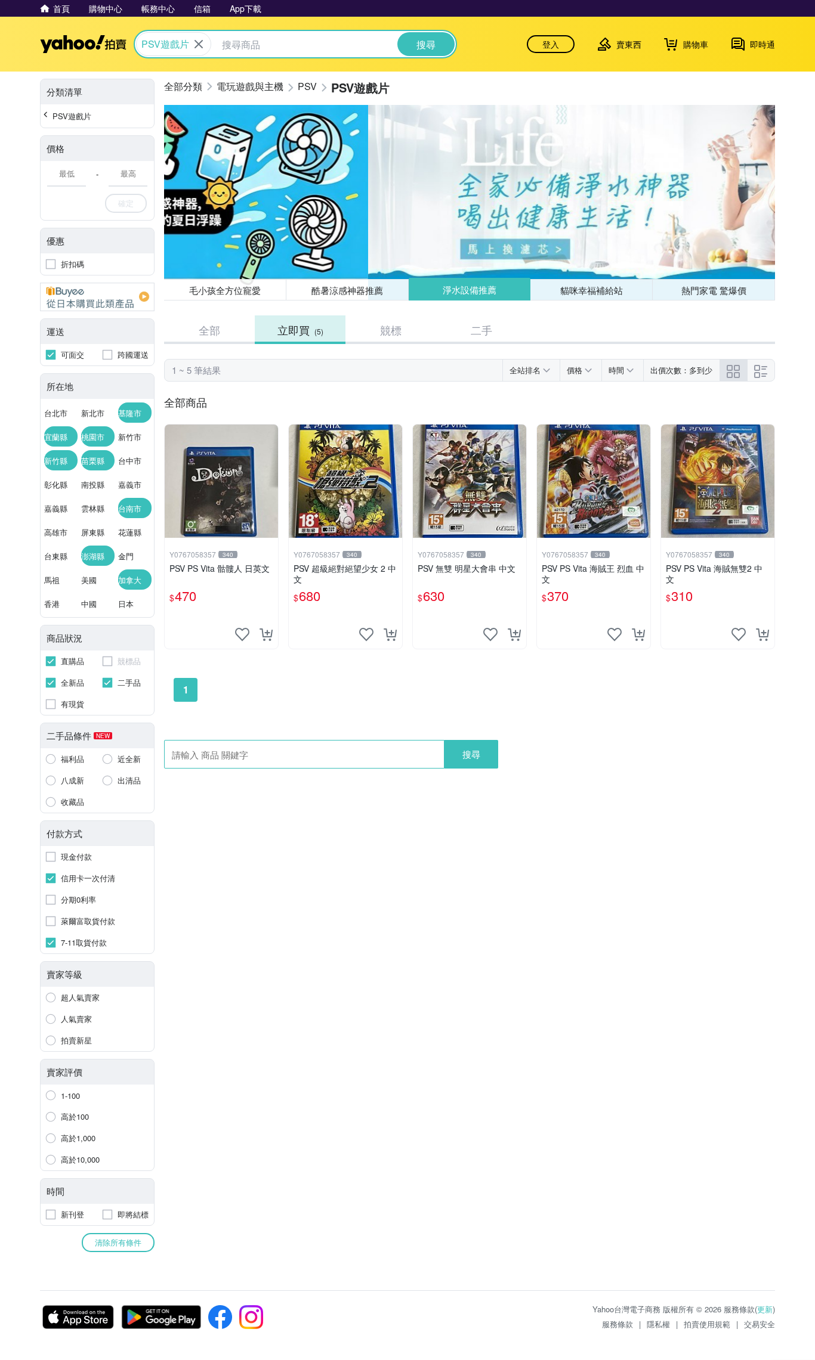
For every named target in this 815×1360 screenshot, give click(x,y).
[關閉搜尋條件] (199, 44)
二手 (481, 329)
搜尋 (471, 754)
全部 (209, 329)
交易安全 (759, 1324)
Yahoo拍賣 (83, 44)
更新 (765, 1309)
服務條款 (617, 1324)
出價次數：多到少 (681, 370)
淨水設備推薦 (469, 289)
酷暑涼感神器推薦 (347, 290)
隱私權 (658, 1324)
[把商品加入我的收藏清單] (242, 634)
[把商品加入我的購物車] (266, 634)
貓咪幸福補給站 (591, 290)
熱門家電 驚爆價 (713, 290)
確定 (126, 203)
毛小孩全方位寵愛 (225, 290)
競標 (391, 329)
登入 (550, 44)
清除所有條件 (118, 1242)
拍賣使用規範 (707, 1324)
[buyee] (97, 297)
